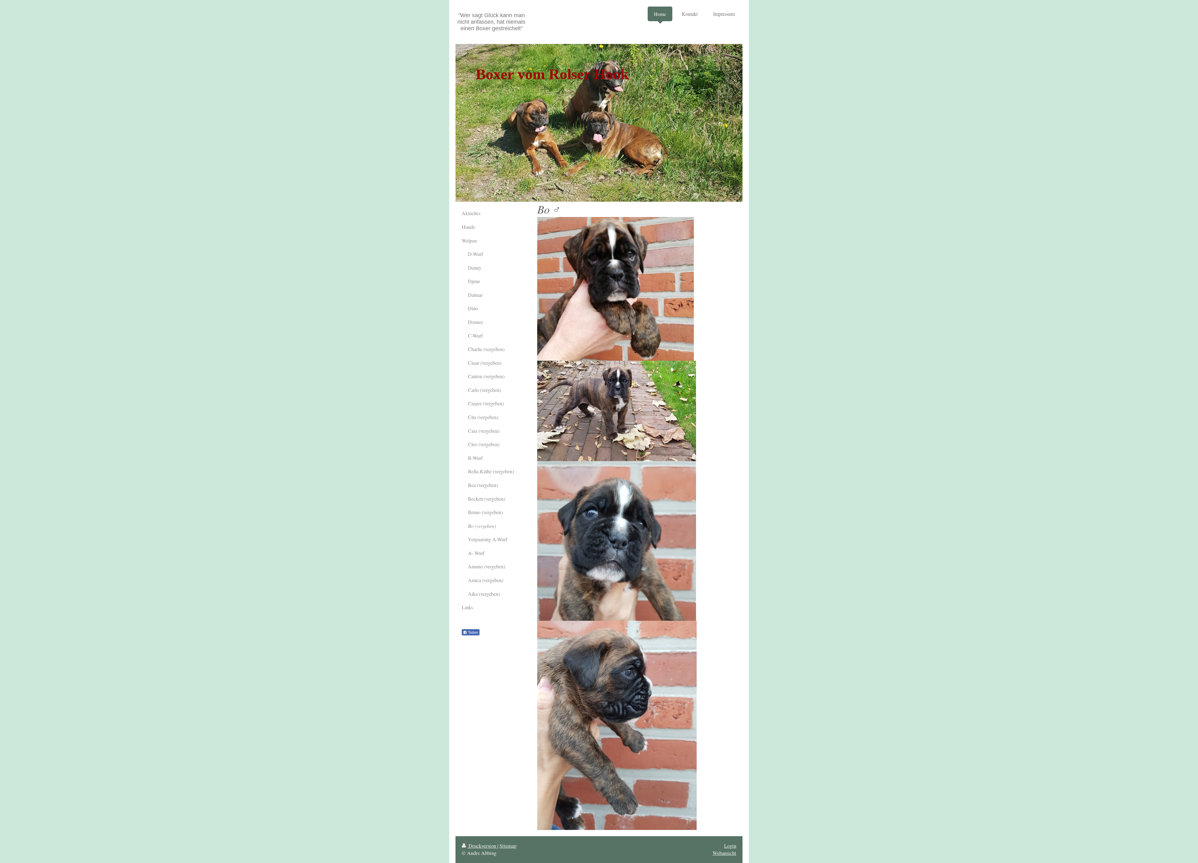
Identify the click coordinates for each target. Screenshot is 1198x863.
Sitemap (507, 845)
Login (730, 845)
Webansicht (724, 853)
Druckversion (482, 845)
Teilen (472, 632)
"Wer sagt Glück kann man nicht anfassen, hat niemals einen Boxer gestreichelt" (491, 21)
